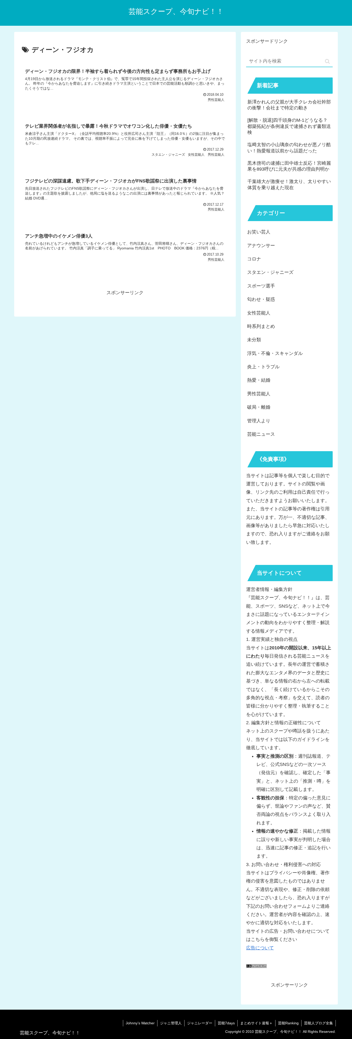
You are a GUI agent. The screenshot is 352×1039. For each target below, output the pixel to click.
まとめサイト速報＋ (256, 1023)
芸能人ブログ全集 (318, 1023)
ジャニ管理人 (171, 1023)
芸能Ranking (288, 1023)
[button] (327, 61)
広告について (260, 947)
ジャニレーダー (199, 1023)
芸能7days (226, 1023)
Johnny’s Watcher (140, 1023)
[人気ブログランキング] (256, 966)
